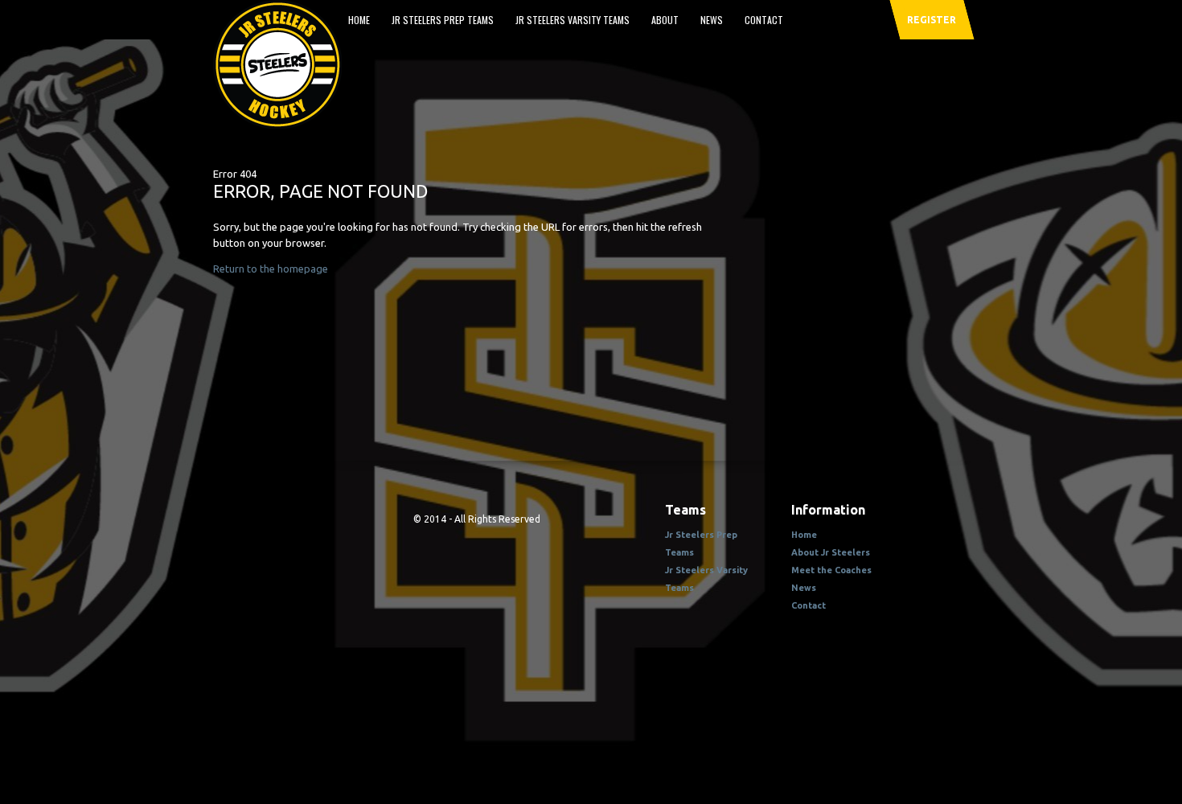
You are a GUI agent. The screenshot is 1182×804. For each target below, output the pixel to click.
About (665, 20)
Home (359, 20)
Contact (764, 20)
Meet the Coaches (831, 570)
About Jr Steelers (830, 552)
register (931, 19)
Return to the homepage (270, 268)
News (711, 20)
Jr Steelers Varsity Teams (572, 20)
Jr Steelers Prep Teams (443, 20)
